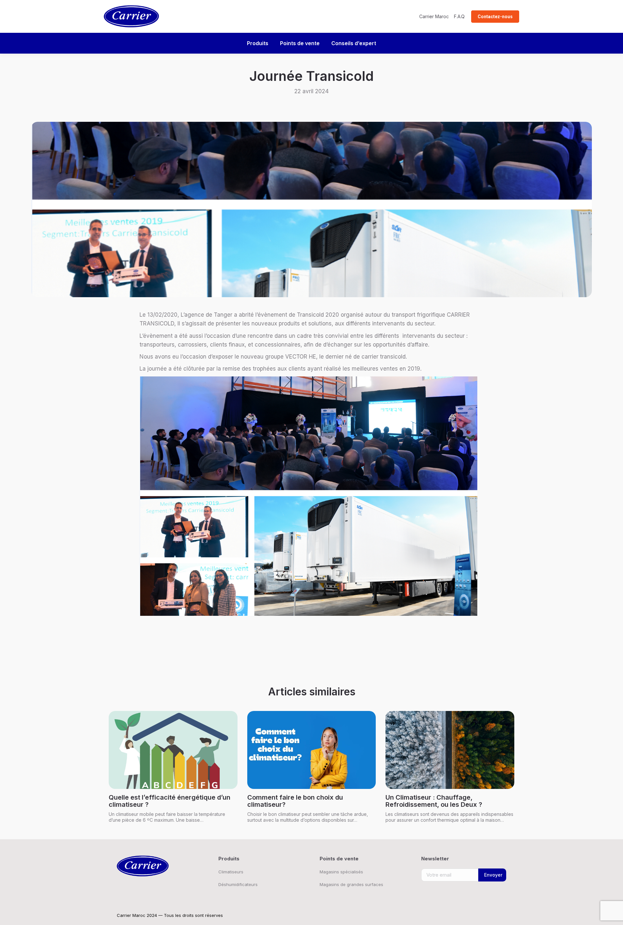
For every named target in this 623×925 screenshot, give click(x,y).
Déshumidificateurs (238, 884)
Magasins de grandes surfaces (351, 884)
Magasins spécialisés (341, 871)
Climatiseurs (230, 871)
